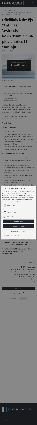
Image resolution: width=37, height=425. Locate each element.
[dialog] (18, 213)
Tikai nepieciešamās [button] (18, 226)
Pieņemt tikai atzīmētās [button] (18, 231)
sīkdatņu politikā (17, 201)
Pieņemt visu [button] (18, 221)
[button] (18, 236)
